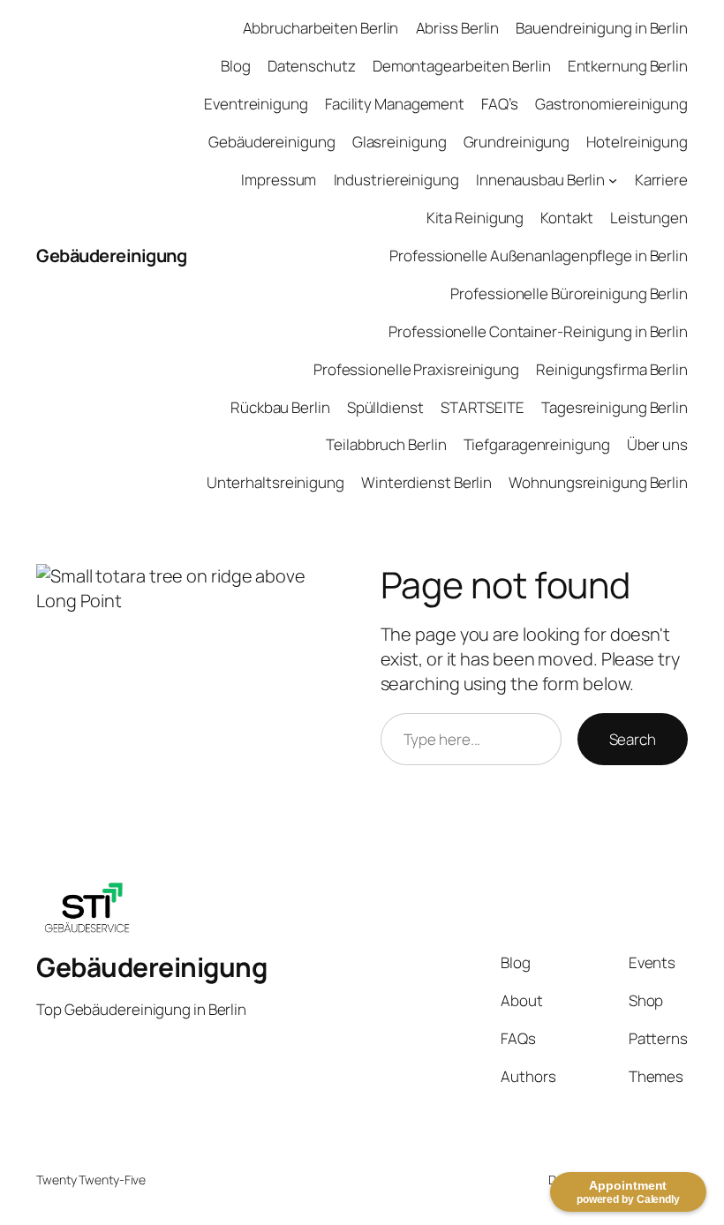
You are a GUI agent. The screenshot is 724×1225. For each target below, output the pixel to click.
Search (632, 739)
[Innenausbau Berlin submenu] (612, 180)
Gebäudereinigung (111, 255)
